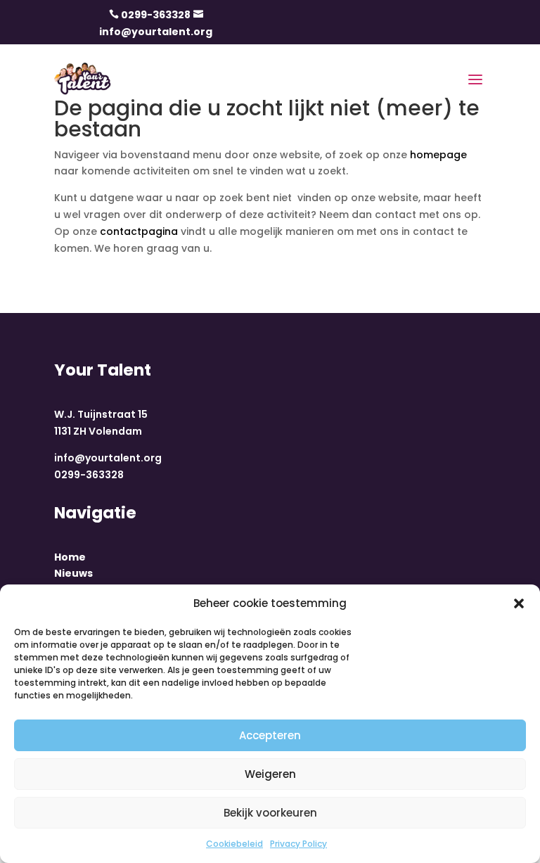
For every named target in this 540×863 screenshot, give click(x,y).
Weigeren (270, 774)
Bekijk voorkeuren (270, 812)
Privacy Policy (298, 844)
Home (70, 557)
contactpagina (139, 231)
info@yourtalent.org (155, 32)
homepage (438, 155)
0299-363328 (156, 15)
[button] (519, 603)
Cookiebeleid (234, 844)
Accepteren (270, 735)
